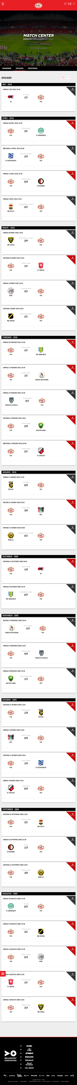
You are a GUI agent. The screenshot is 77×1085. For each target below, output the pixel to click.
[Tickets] (70, 4)
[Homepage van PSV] (38, 5)
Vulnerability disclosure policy (35, 1081)
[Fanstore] (65, 4)
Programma (6, 68)
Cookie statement (55, 1081)
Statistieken (32, 68)
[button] (3, 974)
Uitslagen (19, 68)
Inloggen (74, 4)
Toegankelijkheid (23, 1081)
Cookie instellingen (65, 1081)
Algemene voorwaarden (13, 1081)
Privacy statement (46, 1081)
